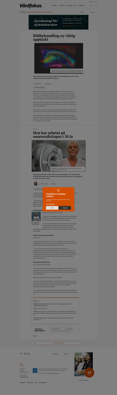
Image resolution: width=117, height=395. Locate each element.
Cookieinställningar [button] (50, 204)
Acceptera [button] (64, 208)
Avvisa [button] (52, 208)
